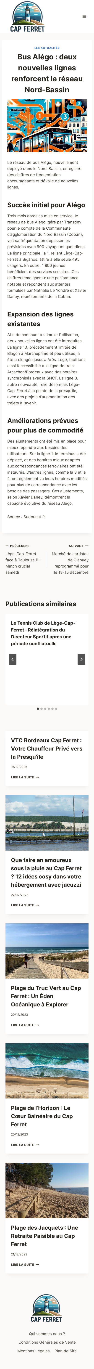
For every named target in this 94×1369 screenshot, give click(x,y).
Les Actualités (47, 48)
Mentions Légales (33, 1351)
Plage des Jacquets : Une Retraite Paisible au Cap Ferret (44, 1235)
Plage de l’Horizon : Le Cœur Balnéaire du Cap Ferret (42, 1116)
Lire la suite (25, 777)
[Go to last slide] (12, 659)
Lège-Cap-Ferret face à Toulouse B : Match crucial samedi (23, 559)
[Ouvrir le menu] (84, 16)
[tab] (38, 709)
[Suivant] (81, 659)
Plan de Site (66, 1351)
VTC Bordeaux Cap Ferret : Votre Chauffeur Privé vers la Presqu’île (46, 748)
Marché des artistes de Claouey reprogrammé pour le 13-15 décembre (70, 559)
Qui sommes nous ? (47, 1334)
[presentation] (47, 823)
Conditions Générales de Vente (47, 1342)
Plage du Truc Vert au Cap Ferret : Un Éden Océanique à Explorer (46, 996)
